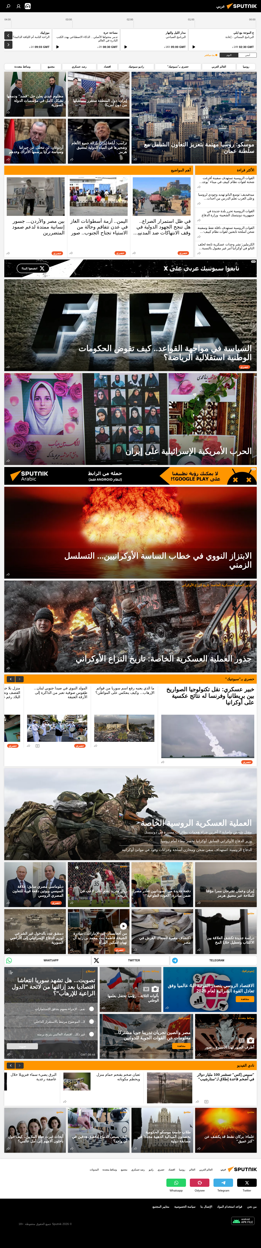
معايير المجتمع (161, 1206)
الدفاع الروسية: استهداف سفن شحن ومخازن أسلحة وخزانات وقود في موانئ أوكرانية (187, 850)
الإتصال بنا (206, 1206)
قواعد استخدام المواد (229, 1206)
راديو (151, 1169)
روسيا (182, 1169)
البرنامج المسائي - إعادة (240, 37)
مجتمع (123, 866)
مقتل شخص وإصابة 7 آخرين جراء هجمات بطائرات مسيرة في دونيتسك (198, 832)
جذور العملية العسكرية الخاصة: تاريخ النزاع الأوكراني (217, 585)
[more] (135, 159)
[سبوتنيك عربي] (243, 9)
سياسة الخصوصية (185, 1206)
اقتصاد (171, 1169)
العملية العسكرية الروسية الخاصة (130, 814)
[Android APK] (243, 1221)
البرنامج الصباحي (176, 37)
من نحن (252, 1206)
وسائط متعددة (151, 971)
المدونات (94, 1169)
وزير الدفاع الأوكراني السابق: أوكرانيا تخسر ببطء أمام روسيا (206, 841)
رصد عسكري (138, 1169)
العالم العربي (205, 1169)
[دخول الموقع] (18, 6)
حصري (161, 1169)
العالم (192, 1169)
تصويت (22, 1046)
